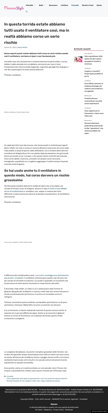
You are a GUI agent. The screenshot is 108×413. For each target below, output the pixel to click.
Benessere (53, 5)
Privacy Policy (58, 410)
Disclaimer (69, 410)
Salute (99, 5)
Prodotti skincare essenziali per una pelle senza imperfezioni (93, 101)
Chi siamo (38, 410)
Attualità (29, 5)
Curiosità (75, 5)
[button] (26, 11)
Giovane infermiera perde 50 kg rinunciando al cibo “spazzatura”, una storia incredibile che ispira (93, 128)
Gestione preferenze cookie (99, 411)
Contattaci (84, 399)
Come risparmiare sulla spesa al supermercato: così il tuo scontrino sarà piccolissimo (37, 378)
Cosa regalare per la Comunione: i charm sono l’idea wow (94, 113)
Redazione (48, 410)
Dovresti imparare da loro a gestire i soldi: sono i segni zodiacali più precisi (33, 381)
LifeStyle (64, 5)
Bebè (41, 5)
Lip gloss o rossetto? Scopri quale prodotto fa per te (93, 73)
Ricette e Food (87, 5)
